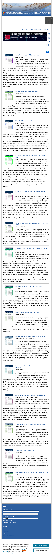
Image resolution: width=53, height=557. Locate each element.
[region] (26, 548)
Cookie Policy (9, 553)
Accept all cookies (41, 546)
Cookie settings (41, 550)
